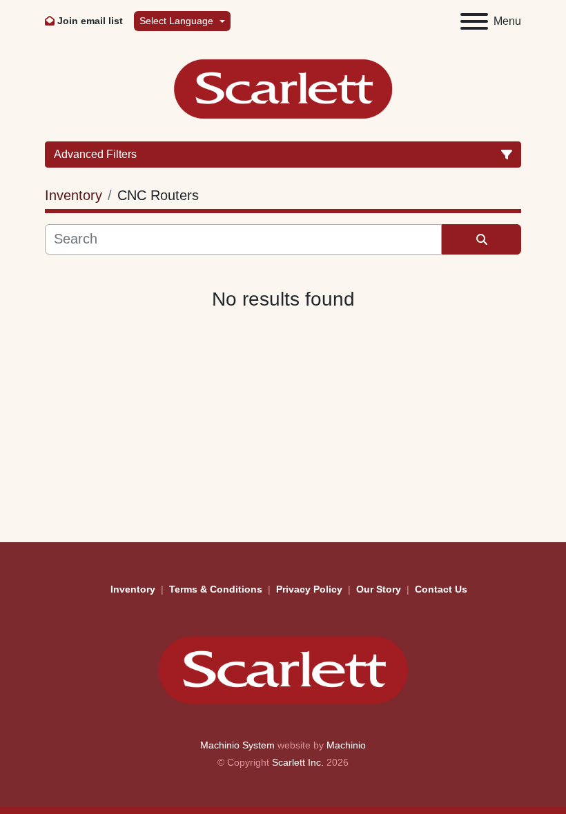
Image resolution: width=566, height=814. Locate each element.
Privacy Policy (309, 589)
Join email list (90, 20)
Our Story (378, 589)
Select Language (176, 20)
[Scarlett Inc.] (283, 669)
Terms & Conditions (215, 589)
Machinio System (237, 745)
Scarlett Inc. (298, 762)
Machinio (346, 745)
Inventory (132, 589)
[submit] (481, 239)
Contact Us (441, 589)
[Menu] (474, 21)
